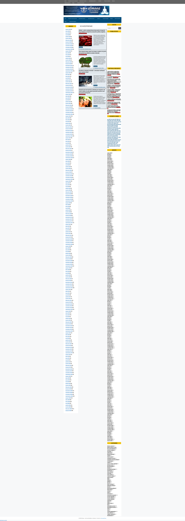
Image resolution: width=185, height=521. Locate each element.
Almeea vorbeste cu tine (111, 447)
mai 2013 (67, 316)
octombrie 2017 (69, 220)
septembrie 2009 (69, 396)
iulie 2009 (68, 399)
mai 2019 (67, 186)
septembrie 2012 (69, 331)
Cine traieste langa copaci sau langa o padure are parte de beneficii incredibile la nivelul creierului (92, 52)
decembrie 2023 (69, 87)
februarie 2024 (69, 83)
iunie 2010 (68, 379)
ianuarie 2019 (68, 193)
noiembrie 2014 (69, 284)
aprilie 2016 (68, 253)
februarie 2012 (69, 343)
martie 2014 (68, 298)
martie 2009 (68, 406)
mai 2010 (67, 381)
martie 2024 (68, 81)
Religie (65, 21)
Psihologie (109, 500)
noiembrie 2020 (69, 154)
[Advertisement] (114, 50)
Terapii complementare (111, 511)
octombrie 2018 (69, 199)
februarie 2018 (68, 213)
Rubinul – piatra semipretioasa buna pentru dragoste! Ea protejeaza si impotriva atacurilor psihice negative (92, 30)
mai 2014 (67, 294)
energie (115, 126)
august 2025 (68, 51)
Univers (115, 146)
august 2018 (68, 202)
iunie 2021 (68, 141)
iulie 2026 (68, 31)
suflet (113, 142)
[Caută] (119, 28)
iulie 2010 (67, 378)
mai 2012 (67, 338)
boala (109, 120)
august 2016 (68, 246)
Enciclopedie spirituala (111, 469)
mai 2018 (67, 208)
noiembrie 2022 (69, 110)
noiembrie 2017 (69, 219)
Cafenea (108, 455)
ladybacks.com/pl (3, 520)
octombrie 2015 (69, 264)
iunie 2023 (68, 98)
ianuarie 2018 (68, 215)
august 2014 (68, 289)
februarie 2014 (69, 300)
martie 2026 (68, 38)
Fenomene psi (97, 87)
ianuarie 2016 (68, 258)
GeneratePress (103, 518)
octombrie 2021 (69, 134)
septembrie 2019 (69, 179)
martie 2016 (68, 255)
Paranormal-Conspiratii (73, 21)
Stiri (109, 142)
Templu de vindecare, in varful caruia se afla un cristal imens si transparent (114, 99)
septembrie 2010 (69, 374)
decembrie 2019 (69, 173)
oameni (109, 133)
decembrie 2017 (69, 217)
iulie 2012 (67, 334)
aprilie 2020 (68, 166)
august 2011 (68, 354)
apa (108, 119)
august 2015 (68, 267)
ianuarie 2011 (68, 367)
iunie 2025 (68, 54)
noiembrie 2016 (69, 240)
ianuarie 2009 (68, 410)
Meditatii (108, 481)
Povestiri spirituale (110, 496)
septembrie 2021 (69, 135)
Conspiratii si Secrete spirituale (72, 18)
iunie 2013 (68, 314)
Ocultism (108, 491)
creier (119, 121)
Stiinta (108, 508)
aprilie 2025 (68, 58)
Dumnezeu (110, 125)
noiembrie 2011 (69, 349)
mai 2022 (67, 121)
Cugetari (115, 123)
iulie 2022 (68, 117)
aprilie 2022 (68, 123)
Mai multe (80, 47)
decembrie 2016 (69, 238)
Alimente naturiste (110, 446)
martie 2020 (68, 168)
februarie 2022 (69, 126)
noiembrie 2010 (69, 370)
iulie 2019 (67, 182)
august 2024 (68, 72)
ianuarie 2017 (68, 237)
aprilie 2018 (68, 210)
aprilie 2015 (68, 275)
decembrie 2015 (69, 260)
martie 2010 (68, 385)
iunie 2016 (68, 249)
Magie (108, 478)
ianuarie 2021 (68, 150)
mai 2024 (67, 78)
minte (114, 132)
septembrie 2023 (69, 92)
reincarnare (110, 137)
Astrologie (113, 119)
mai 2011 (67, 359)
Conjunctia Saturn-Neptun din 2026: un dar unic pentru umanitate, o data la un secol (113, 103)
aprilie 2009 (68, 405)
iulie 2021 (67, 139)
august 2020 (68, 159)
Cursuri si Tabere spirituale (112, 463)
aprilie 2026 (68, 36)
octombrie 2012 (69, 329)
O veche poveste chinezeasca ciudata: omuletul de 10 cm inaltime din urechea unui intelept (113, 106)
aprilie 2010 (68, 383)
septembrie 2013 (69, 309)
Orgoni (108, 492)
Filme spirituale (110, 471)
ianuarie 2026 (68, 41)
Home (65, 18)
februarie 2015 (68, 278)
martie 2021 (68, 146)
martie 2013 (68, 320)
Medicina (111, 18)
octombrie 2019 (69, 177)
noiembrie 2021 (69, 132)
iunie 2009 (68, 401)
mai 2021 (67, 143)
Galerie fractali (110, 477)
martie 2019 (68, 190)
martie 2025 (68, 60)
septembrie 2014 (69, 287)
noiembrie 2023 (69, 88)
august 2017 (68, 224)
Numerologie (109, 489)
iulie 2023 (68, 96)
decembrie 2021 (69, 130)
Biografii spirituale (110, 454)
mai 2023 (67, 99)
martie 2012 (68, 341)
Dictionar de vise (110, 465)
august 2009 (68, 397)
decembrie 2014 (69, 282)
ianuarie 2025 (68, 63)
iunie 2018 (68, 206)
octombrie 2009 (69, 394)
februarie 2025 (69, 61)
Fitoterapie (117, 128)
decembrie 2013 (69, 303)
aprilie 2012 (68, 340)
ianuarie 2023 (68, 107)
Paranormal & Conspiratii (114, 134)
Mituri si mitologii (110, 484)
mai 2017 (67, 229)
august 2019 (68, 181)
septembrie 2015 (69, 266)
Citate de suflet (110, 456)
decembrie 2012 (69, 325)
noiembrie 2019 (69, 175)
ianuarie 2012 (68, 345)
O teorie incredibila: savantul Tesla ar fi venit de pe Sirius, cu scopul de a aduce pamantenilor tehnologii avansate (114, 91)
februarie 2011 (68, 365)
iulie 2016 (67, 247)
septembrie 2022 (69, 114)
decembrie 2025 (69, 43)
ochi (114, 133)
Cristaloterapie (110, 460)
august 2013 (68, 311)
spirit (111, 138)
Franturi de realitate (105, 18)
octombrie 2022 (69, 112)
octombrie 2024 (69, 69)
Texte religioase (110, 512)
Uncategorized (110, 515)
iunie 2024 (68, 76)
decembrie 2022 (69, 108)
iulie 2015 (67, 269)
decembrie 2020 (69, 152)
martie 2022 (68, 125)
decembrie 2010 (69, 369)
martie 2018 (68, 211)
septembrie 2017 (69, 222)
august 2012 (68, 332)
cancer (113, 120)
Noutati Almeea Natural (111, 488)
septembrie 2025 (69, 49)
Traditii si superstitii (117, 18)
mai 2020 (67, 164)
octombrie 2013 (69, 307)
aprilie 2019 (68, 188)
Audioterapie (109, 452)
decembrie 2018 (69, 195)
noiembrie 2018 (69, 197)
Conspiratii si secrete (111, 458)
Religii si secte (109, 503)
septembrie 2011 (69, 352)
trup (111, 146)
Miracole (108, 482)
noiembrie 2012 (69, 327)
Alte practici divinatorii (111, 448)
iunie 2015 (68, 271)
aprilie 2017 (68, 231)
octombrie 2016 (69, 242)
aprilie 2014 (68, 296)
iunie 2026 (68, 32)
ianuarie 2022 (68, 128)
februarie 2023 (69, 105)
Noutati (108, 486)
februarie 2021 (69, 148)
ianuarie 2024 (68, 85)
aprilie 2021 (68, 144)
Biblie (118, 119)
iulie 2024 (68, 74)
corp (115, 121)
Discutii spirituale (111, 124)
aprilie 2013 (68, 318)
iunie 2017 (68, 228)
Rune (108, 504)
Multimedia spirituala (111, 485)
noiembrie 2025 (69, 45)
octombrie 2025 (69, 47)
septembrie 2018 (69, 200)
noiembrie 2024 (69, 67)
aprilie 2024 (68, 79)
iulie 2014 (67, 291)
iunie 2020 (68, 163)
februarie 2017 (69, 235)
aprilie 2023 (68, 101)
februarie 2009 (69, 408)
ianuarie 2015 (68, 280)
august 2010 (68, 376)
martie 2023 (68, 103)
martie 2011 (68, 363)
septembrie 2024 (69, 70)
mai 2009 (67, 403)
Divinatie (98, 18)
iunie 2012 (68, 336)
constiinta (110, 121)
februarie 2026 (69, 40)
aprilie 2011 (68, 361)
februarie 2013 (69, 322)
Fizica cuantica (110, 474)
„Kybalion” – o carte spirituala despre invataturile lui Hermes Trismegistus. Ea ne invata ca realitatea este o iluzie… (114, 86)
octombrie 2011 (69, 350)
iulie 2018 (67, 204)
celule (118, 120)
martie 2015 (68, 276)
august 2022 (68, 116)
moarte (118, 132)
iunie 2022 (68, 119)
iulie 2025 (68, 52)
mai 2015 (67, 273)
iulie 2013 (67, 312)
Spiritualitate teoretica (82, 18)
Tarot (108, 510)
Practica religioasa (110, 497)
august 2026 (68, 29)
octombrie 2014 (69, 285)
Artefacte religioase (111, 450)
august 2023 (68, 94)
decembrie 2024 (69, 65)
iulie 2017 (67, 226)
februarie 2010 (69, 387)
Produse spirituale (110, 499)
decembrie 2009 (69, 390)
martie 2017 (68, 233)
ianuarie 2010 (68, 388)
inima (118, 130)
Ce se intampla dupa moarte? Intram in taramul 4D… (113, 77)
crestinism (110, 123)
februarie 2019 (69, 191)
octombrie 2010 (69, 372)
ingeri (114, 130)
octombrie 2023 (69, 90)
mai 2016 (67, 251)
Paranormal (109, 493)
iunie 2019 (68, 184)
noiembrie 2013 (69, 305)
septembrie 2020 (69, 157)
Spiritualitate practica (91, 18)
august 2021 (68, 137)
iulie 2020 (68, 161)
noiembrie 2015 (69, 262)
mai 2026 (67, 34)
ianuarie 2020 (68, 172)
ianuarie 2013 (68, 323)
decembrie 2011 (69, 347)
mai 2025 (67, 56)
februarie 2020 (69, 170)
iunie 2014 (68, 293)
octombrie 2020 (69, 155)
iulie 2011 (67, 356)
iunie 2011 (68, 358)
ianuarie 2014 (68, 302)
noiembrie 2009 (69, 392)
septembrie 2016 (69, 244)
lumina (109, 132)
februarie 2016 (68, 257)
